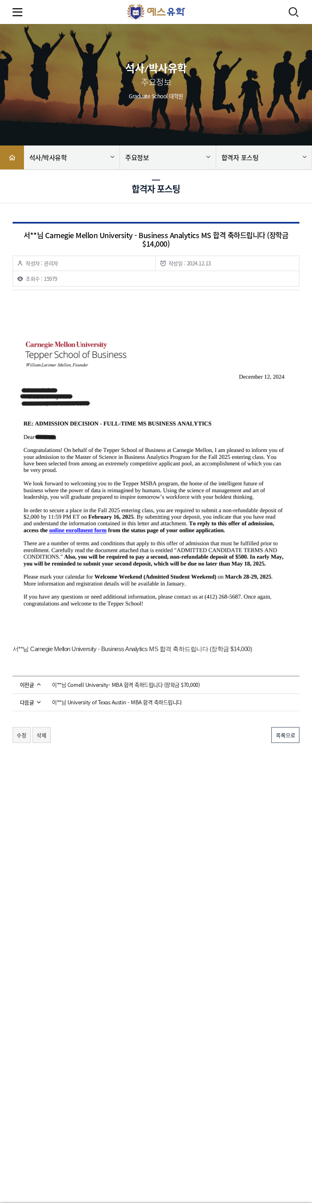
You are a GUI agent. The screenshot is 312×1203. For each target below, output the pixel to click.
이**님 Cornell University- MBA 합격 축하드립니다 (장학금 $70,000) (125, 685)
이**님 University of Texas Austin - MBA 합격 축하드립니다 (117, 702)
